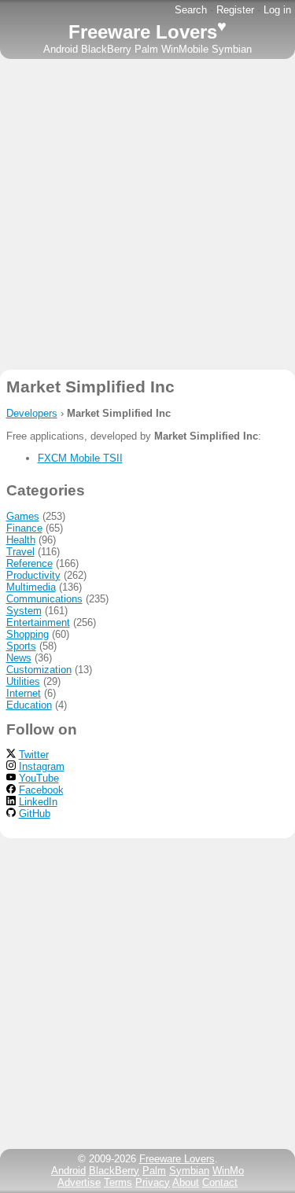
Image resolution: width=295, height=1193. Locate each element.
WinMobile (184, 49)
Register (235, 10)
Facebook (41, 790)
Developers (31, 413)
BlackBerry (106, 49)
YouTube (39, 778)
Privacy (152, 1182)
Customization (39, 670)
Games (22, 516)
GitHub (34, 813)
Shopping (27, 634)
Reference (29, 563)
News (18, 658)
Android (60, 49)
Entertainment (38, 622)
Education (29, 705)
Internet (23, 693)
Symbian (232, 49)
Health (20, 540)
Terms (118, 1182)
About (185, 1182)
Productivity (33, 575)
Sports (21, 646)
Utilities (23, 681)
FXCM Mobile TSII (80, 458)
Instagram (42, 766)
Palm (146, 49)
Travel (20, 552)
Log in (277, 10)
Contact (220, 1182)
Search (191, 10)
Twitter (34, 754)
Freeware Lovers (147, 31)
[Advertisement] (147, 214)
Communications (44, 599)
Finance (24, 528)
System (24, 611)
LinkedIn (38, 802)
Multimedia (31, 587)
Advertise (79, 1182)
